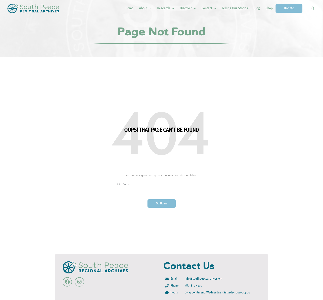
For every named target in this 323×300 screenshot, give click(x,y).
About (143, 8)
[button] (312, 8)
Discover (186, 8)
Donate (289, 8)
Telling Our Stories (235, 8)
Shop (269, 8)
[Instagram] (79, 282)
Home (129, 8)
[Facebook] (67, 282)
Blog (256, 8)
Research (163, 8)
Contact (207, 8)
